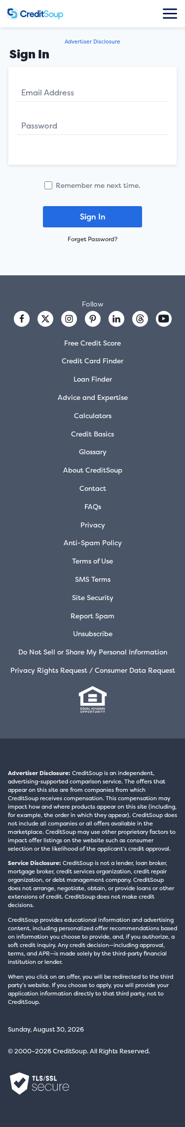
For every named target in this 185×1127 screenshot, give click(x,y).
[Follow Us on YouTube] (164, 319)
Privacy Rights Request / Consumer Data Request (92, 670)
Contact (92, 488)
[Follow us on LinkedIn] (116, 319)
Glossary (93, 451)
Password (39, 126)
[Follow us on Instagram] (69, 319)
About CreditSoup (92, 470)
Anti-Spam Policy (93, 542)
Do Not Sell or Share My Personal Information (92, 651)
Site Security (92, 597)
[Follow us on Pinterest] (93, 319)
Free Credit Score (92, 342)
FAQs (92, 506)
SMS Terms (93, 579)
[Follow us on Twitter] (45, 319)
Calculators (92, 415)
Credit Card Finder (92, 360)
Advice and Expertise (93, 397)
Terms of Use (92, 560)
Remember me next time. (98, 185)
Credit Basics (92, 433)
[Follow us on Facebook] (22, 319)
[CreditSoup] (34, 14)
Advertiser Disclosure (92, 41)
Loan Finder (93, 379)
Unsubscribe (92, 633)
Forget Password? (92, 239)
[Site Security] (39, 1083)
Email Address (47, 92)
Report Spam (92, 615)
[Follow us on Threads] (140, 319)
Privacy (92, 524)
